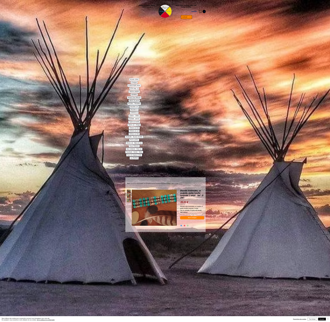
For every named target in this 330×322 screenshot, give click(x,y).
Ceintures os (134, 112)
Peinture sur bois (134, 127)
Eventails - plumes (134, 118)
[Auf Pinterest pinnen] (184, 226)
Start (128, 183)
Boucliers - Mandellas (134, 103)
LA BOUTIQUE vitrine (134, 85)
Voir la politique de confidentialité (46, 320)
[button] (186, 17)
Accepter (322, 319)
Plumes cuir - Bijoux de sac (134, 143)
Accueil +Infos (134, 79)
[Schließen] (328, 319)
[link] (203, 11)
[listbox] (186, 17)
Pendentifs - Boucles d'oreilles (134, 137)
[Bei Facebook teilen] (181, 226)
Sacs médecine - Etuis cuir (134, 149)
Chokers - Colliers (134, 115)
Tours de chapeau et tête (134, 155)
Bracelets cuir (134, 106)
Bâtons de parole (134, 100)
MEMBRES (134, 94)
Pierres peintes (134, 140)
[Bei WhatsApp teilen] (188, 226)
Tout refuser (312, 319)
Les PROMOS (134, 158)
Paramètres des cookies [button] (299, 319)
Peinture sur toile (134, 134)
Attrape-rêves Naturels (134, 97)
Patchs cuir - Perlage (134, 124)
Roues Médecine (134, 146)
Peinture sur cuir (134, 131)
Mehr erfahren (184, 212)
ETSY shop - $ (134, 88)
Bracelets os (134, 109)
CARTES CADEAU (134, 91)
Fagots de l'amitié (134, 121)
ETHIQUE (134, 82)
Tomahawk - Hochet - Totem (134, 152)
